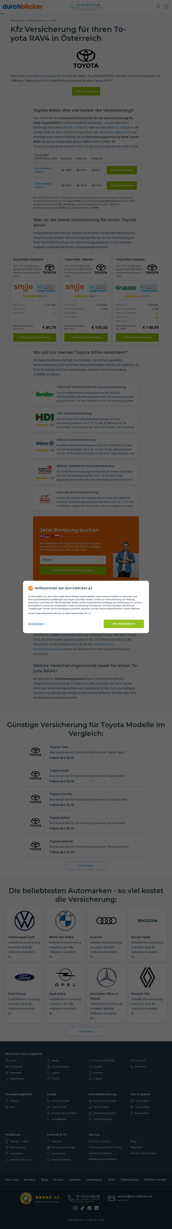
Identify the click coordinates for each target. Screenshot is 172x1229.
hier (89, 613)
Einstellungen (36, 623)
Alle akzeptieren (123, 623)
